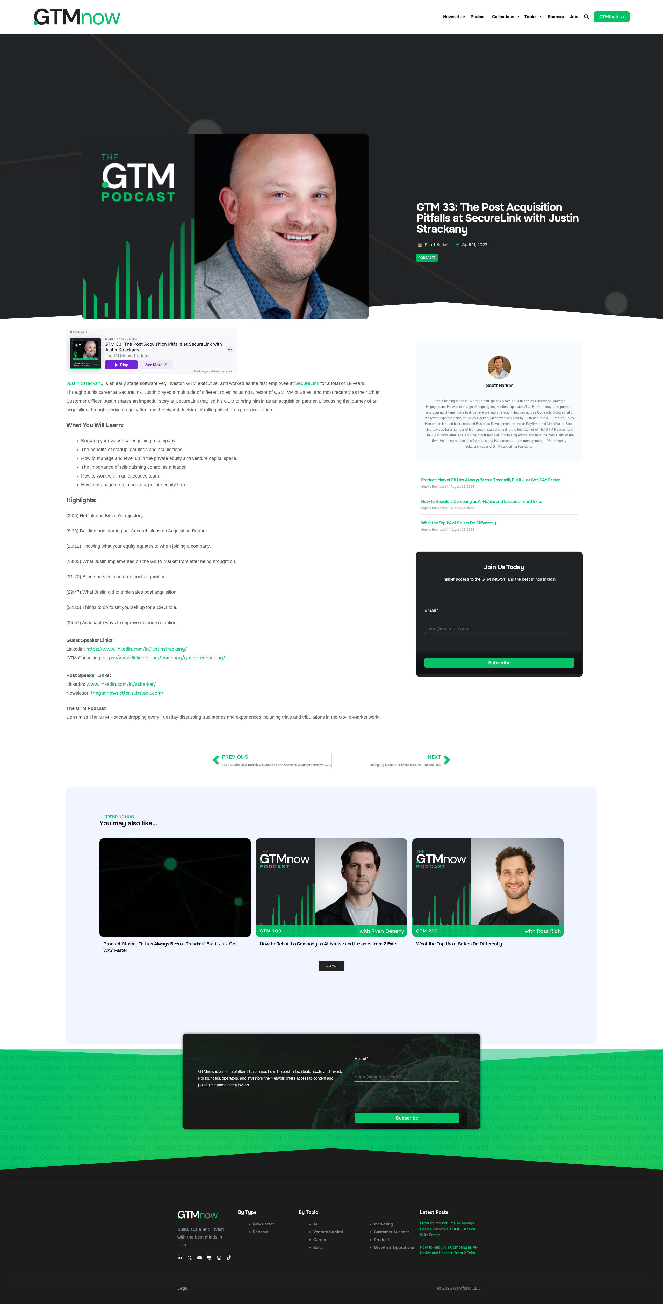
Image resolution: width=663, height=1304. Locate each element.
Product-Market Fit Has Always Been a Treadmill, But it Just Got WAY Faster (490, 480)
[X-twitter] (189, 1257)
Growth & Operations (394, 1247)
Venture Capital (328, 1232)
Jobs (574, 16)
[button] (586, 16)
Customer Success (391, 1232)
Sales (318, 1247)
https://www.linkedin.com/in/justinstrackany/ (136, 649)
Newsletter (454, 16)
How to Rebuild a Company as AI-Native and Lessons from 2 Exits (481, 501)
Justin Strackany (84, 383)
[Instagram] (219, 1257)
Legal (182, 1288)
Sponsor (556, 16)
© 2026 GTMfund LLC (458, 1288)
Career (319, 1239)
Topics (530, 16)
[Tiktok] (229, 1257)
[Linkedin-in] (179, 1257)
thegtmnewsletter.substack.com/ (127, 693)
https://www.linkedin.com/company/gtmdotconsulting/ (164, 658)
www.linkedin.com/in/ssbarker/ (121, 684)
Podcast (479, 16)
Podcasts (427, 258)
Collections (503, 16)
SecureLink (307, 383)
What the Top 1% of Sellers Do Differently (458, 523)
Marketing (383, 1224)
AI (315, 1224)
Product (381, 1239)
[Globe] (209, 1257)
